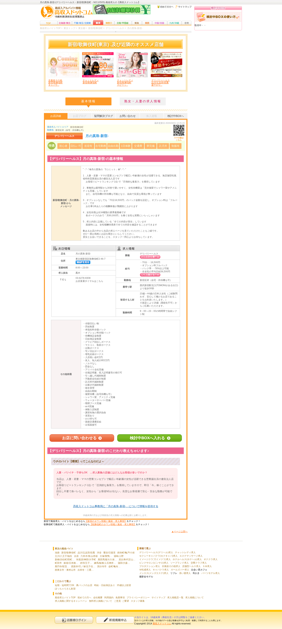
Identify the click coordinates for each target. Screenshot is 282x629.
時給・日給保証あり (104, 585)
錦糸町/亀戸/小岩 (126, 552)
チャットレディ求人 (185, 552)
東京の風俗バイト (64, 548)
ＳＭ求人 (207, 566)
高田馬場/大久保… (107, 559)
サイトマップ (158, 597)
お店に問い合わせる (79, 438)
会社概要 (97, 597)
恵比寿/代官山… (127, 559)
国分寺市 (101, 566)
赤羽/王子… (86, 563)
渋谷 (99, 552)
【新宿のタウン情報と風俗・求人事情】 (106, 521)
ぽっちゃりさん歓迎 (65, 588)
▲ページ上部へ (180, 531)
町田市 (58, 563)
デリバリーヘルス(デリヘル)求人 (156, 552)
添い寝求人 (185, 573)
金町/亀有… (114, 566)
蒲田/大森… (124, 563)
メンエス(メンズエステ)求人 (153, 573)
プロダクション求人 (149, 566)
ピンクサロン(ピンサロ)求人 (153, 562)
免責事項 (120, 597)
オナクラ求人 (211, 559)
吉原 (76, 556)
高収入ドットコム (162, 623)
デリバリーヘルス (149, 253)
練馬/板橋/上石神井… (105, 563)
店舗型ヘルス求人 (191, 566)
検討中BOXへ (175, 116)
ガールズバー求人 (180, 569)
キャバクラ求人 (161, 569)
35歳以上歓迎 (124, 585)
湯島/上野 (119, 556)
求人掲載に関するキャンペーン (71, 601)
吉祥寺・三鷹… (86, 570)
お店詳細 (55, 116)
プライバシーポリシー (138, 597)
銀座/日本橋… (71, 563)
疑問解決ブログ (103, 116)
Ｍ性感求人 (145, 569)
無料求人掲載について (100, 601)
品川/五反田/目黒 (86, 552)
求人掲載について (194, 597)
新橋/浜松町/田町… (64, 559)
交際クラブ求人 (199, 562)
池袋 (57, 552)
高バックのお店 (84, 585)
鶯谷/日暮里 (109, 552)
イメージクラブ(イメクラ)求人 (155, 559)
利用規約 (109, 597)
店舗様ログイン (74, 620)
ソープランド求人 (179, 562)
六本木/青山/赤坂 (89, 556)
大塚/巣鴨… (106, 556)
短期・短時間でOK (64, 585)
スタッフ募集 (138, 601)
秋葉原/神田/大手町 (86, 559)
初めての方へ (84, 597)
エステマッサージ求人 (191, 556)
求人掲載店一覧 (175, 597)
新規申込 (115, 620)
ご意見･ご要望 (121, 601)
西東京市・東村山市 (65, 570)
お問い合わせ (128, 116)
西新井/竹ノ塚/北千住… (83, 566)
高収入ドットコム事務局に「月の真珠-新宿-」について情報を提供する (115, 506)
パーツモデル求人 (210, 573)
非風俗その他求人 (171, 566)
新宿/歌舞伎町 (76, 127)
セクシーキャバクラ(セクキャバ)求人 (158, 556)
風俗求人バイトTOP (65, 597)
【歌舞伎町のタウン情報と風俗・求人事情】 (113, 524)
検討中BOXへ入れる (147, 438)
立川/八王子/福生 (63, 556)
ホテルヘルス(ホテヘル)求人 (187, 559)
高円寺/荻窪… (62, 566)
